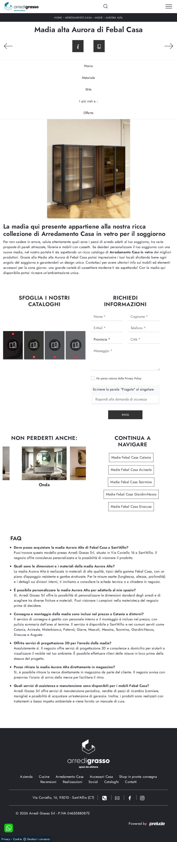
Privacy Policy (133, 378)
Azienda (26, 776)
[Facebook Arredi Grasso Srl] (130, 797)
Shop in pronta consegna (138, 776)
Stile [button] (88, 89)
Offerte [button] (89, 113)
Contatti (131, 781)
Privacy (6, 839)
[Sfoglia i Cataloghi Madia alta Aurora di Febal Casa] (99, 46)
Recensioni (48, 781)
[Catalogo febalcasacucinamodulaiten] (54, 345)
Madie (99, 18)
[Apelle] (169, 46)
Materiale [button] (88, 77)
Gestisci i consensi (38, 839)
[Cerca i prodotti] (106, 6)
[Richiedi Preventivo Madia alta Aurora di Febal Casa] (78, 46)
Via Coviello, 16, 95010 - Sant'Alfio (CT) (63, 797)
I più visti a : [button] (88, 101)
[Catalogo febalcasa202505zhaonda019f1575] (13, 345)
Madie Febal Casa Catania (131, 457)
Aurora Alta (114, 18)
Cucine (44, 776)
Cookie (17, 839)
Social (93, 781)
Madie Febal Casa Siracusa (131, 506)
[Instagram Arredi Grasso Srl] (142, 797)
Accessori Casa (101, 776)
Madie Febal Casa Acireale (131, 469)
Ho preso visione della (118, 378)
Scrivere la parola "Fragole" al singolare (123, 389)
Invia (125, 415)
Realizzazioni (72, 781)
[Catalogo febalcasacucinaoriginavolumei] (75, 345)
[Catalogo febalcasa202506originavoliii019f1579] (34, 345)
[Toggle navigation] (169, 7)
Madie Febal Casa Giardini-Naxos (131, 494)
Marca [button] (88, 66)
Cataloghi (111, 781)
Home (58, 18)
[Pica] (8, 46)
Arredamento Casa (78, 18)
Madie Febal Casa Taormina (131, 481)
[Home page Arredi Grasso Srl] (21, 7)
